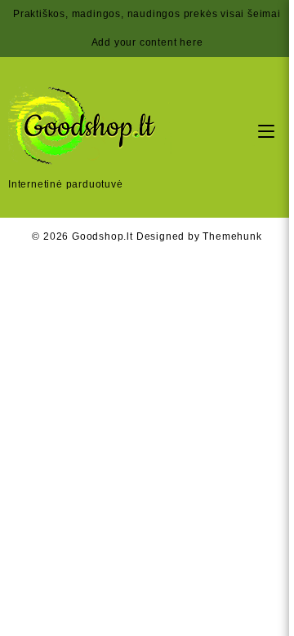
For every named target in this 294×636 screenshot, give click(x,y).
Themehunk (232, 236)
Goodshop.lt (102, 236)
